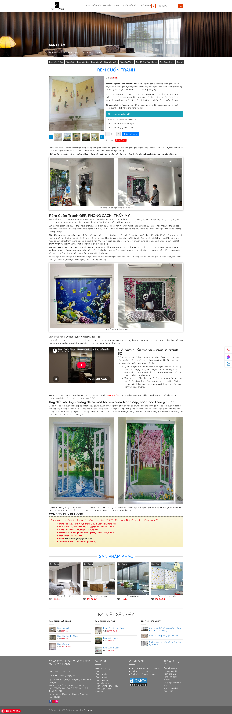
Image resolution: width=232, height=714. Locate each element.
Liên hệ (132, 5)
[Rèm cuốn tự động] (65, 578)
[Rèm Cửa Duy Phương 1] (57, 6)
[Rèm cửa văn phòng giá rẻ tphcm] (144, 636)
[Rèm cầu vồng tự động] (98, 630)
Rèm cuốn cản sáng (99, 596)
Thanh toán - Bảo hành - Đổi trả (122, 119)
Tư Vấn (124, 5)
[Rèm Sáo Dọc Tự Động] (52, 637)
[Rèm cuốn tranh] (98, 640)
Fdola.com (88, 710)
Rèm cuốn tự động (65, 596)
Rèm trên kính (63, 628)
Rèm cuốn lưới (133, 596)
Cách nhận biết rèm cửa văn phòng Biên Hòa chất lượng (165, 629)
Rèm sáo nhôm (111, 62)
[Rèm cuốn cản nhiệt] (167, 578)
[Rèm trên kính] (52, 629)
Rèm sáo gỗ (96, 62)
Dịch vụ (116, 5)
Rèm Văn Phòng (56, 62)
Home (88, 5)
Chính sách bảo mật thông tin (121, 123)
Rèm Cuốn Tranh (167, 62)
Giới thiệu (96, 5)
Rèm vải (180, 62)
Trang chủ (55, 52)
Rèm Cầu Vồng (126, 62)
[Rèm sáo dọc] (52, 646)
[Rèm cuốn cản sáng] (99, 578)
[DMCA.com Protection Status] (138, 682)
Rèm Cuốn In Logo (111, 648)
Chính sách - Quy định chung (121, 127)
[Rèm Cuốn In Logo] (98, 650)
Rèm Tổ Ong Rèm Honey (146, 62)
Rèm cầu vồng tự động (113, 628)
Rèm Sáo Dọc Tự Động (67, 636)
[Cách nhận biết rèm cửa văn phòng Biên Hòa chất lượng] (144, 628)
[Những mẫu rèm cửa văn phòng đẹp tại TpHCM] (144, 643)
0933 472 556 (64, 671)
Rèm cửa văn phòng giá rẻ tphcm (164, 635)
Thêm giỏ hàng (130, 134)
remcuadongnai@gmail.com (78, 538)
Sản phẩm (107, 5)
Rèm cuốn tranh (110, 638)
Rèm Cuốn (79, 52)
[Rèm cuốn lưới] (133, 578)
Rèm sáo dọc (83, 62)
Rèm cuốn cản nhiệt (167, 596)
